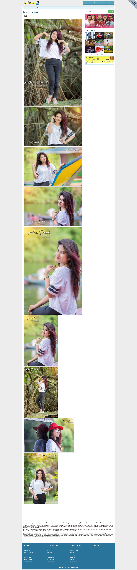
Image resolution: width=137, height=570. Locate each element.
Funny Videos (50, 555)
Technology (72, 557)
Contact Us (110, 3)
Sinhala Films (50, 550)
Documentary (27, 555)
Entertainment (50, 557)
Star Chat (72, 552)
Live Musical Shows (74, 550)
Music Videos (50, 552)
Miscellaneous (73, 561)
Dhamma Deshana (28, 552)
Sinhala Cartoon (50, 561)
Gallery (32, 8)
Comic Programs (50, 559)
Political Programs (28, 557)
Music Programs (73, 555)
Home (85, 3)
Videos (99, 3)
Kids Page (72, 559)
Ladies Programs (28, 559)
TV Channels (92, 3)
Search (111, 11)
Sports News (27, 550)
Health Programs (28, 561)
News (104, 3)
